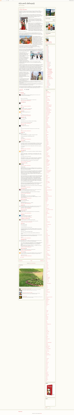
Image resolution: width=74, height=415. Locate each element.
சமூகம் (46, 251)
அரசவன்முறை (47, 172)
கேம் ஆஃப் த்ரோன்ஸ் (48, 245)
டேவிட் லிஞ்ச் (47, 268)
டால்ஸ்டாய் (47, 266)
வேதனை (47, 368)
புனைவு (46, 325)
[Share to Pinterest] (28, 89)
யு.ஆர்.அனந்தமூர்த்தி (48, 348)
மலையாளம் (47, 332)
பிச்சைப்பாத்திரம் (22, 150)
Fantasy (47, 123)
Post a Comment (22, 257)
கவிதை (46, 220)
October (48, 64)
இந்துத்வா (47, 192)
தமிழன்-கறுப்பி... (22, 124)
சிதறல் (46, 256)
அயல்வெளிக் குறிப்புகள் (48, 170)
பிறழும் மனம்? (47, 314)
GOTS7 (47, 128)
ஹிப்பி (46, 380)
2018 (47, 51)
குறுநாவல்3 (47, 240)
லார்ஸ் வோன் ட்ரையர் (48, 354)
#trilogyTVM (47, 107)
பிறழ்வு (46, 315)
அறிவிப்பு (47, 176)
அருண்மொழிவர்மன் (23, 239)
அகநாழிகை (22, 132)
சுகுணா (46, 261)
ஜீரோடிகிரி (47, 373)
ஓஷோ (46, 214)
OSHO (46, 145)
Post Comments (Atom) (32, 263)
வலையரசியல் (47, 358)
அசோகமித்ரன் (47, 167)
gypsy (46, 129)
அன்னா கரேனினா (48, 182)
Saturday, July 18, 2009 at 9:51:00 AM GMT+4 (26, 250)
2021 (47, 48)
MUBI (46, 135)
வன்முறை (47, 359)
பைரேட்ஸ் (47, 327)
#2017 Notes (47, 91)
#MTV (46, 101)
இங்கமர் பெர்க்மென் (48, 187)
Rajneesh (47, 154)
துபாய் (46, 284)
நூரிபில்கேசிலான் (48, 299)
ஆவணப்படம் (47, 186)
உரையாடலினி (47, 204)
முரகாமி (47, 341)
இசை (46, 188)
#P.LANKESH (47, 102)
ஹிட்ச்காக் (47, 379)
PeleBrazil (47, 150)
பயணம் (46, 305)
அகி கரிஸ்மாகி (47, 165)
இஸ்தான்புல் (47, 199)
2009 (47, 61)
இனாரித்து (47, 198)
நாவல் (46, 295)
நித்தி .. (21, 107)
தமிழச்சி (47, 272)
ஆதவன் (47, 183)
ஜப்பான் (46, 369)
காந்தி (46, 229)
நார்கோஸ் (47, 294)
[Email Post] (24, 89)
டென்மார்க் (47, 267)
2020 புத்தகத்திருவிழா (48, 112)
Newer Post (20, 260)
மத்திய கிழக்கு (47, 331)
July (47, 67)
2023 (47, 46)
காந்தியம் (47, 230)
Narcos (46, 138)
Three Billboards (48, 156)
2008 (47, 86)
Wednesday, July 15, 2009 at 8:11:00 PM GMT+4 (26, 217)
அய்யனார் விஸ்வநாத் (27, 3)
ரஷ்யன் (46, 352)
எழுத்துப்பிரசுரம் (47, 208)
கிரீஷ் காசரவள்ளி (48, 235)
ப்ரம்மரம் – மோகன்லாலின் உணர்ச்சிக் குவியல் (50, 72)
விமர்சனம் (47, 363)
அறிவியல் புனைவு (48, 177)
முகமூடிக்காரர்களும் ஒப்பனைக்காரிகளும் (49, 71)
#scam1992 (47, 103)
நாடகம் (46, 293)
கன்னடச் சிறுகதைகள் (48, 224)
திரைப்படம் (22, 90)
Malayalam (47, 134)
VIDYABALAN (47, 161)
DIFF (46, 122)
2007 (47, 87)
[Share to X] (27, 89)
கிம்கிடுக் (47, 234)
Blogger (41, 413)
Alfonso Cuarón (48, 113)
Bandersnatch (47, 117)
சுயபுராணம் (47, 262)
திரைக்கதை (47, 279)
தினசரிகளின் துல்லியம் (48, 283)
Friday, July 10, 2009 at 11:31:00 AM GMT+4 (26, 115)
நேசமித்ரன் (22, 214)
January (48, 85)
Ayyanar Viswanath (23, 199)
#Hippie (47, 97)
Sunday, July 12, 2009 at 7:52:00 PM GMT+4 (26, 203)
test (19, 266)
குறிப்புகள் (47, 236)
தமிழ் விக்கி (47, 34)
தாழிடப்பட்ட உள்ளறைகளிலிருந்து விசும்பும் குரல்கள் (49, 69)
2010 (47, 60)
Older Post (41, 260)
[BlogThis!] (26, 89)
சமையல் (47, 252)
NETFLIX (47, 139)
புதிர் (46, 320)
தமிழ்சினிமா (47, 274)
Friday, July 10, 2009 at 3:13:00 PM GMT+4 (26, 165)
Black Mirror (47, 118)
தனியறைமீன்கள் (48, 278)
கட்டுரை (47, 219)
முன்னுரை (47, 343)
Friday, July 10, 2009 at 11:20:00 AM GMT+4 (26, 100)
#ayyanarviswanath (48, 92)
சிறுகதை (47, 257)
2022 (47, 47)
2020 (47, 49)
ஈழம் (46, 203)
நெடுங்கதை (47, 300)
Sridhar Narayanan (23, 188)
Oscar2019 (47, 144)
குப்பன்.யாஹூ (22, 140)
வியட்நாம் (47, 364)
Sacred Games (47, 155)
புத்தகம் (47, 322)
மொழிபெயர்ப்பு (47, 347)
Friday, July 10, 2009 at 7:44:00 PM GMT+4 (26, 193)
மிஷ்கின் (47, 337)
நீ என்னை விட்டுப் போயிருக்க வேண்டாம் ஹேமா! (27, 292)
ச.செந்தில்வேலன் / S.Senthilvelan (24, 218)
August (48, 66)
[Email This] (25, 89)
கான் (46, 231)
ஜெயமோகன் (47, 375)
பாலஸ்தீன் (47, 311)
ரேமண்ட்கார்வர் (47, 353)
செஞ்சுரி (47, 263)
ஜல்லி (46, 370)
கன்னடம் (47, 225)
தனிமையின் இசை (48, 277)
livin (46, 133)
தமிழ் (46, 273)
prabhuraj (22, 223)
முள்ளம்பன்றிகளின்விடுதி (48, 342)
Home (31, 260)
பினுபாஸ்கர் (47, 316)
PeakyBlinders (47, 149)
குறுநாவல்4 (47, 241)
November (48, 63)
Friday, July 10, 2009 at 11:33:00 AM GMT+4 (26, 123)
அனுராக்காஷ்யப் (47, 181)
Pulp (46, 151)
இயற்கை (47, 193)
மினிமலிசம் (47, 336)
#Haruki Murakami (48, 96)
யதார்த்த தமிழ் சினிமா (49, 77)
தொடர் (46, 288)
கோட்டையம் (47, 246)
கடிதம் (46, 218)
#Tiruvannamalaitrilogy (48, 106)
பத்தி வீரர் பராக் (47, 304)
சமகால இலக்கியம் (48, 250)
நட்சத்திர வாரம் (47, 289)
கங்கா (46, 215)
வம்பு (46, 357)
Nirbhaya (47, 140)
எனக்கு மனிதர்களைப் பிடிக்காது (49, 209)
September (48, 65)
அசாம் (46, 166)
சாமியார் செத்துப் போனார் (50, 78)
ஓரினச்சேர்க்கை (47, 213)
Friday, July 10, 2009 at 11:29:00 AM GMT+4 (26, 109)
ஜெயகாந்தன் (47, 374)
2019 (47, 50)
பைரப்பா (46, 326)
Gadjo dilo (47, 124)
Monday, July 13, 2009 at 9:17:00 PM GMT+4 (26, 208)
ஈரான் (46, 202)
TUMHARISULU (48, 160)
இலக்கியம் (47, 197)
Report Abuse (20, 411)
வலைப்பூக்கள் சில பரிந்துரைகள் (49, 76)
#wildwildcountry (48, 108)
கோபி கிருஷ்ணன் (48, 247)
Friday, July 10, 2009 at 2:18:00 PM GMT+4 (26, 161)
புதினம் (46, 321)
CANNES (47, 119)
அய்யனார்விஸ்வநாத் (48, 171)
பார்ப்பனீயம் (47, 310)
